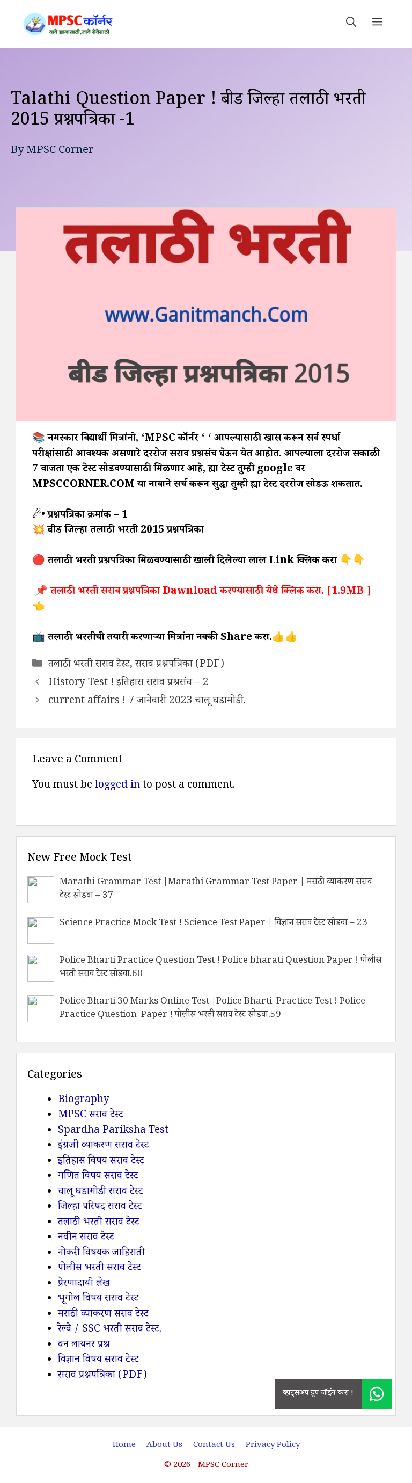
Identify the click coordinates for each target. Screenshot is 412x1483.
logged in (117, 786)
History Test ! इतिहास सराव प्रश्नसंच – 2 (128, 683)
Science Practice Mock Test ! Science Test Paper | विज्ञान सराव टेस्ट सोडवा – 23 (213, 924)
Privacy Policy (273, 1446)
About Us (164, 1446)
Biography (83, 1101)
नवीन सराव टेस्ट (86, 1238)
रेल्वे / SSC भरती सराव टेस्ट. (109, 1330)
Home (124, 1446)
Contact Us (214, 1446)
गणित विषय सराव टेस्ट (98, 1177)
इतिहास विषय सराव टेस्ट (101, 1162)
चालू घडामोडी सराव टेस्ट (100, 1192)
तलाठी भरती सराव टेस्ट (89, 665)
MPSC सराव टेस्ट (90, 1116)
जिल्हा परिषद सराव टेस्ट (100, 1208)
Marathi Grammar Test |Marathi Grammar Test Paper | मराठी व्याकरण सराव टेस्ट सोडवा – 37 (216, 890)
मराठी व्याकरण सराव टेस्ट (103, 1315)
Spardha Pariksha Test (113, 1131)
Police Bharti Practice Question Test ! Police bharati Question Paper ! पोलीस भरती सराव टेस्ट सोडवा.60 (220, 968)
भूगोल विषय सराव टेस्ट (98, 1299)
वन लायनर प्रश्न (84, 1345)
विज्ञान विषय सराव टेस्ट (98, 1361)
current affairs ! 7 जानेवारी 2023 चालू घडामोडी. (147, 702)
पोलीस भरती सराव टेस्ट (99, 1269)
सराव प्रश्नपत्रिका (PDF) (179, 665)
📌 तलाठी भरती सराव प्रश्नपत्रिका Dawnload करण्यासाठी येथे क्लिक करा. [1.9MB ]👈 (201, 600)
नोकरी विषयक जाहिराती (101, 1254)
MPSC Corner (60, 151)
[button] (351, 24)
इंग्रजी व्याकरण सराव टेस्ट (103, 1146)
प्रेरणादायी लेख (84, 1284)
